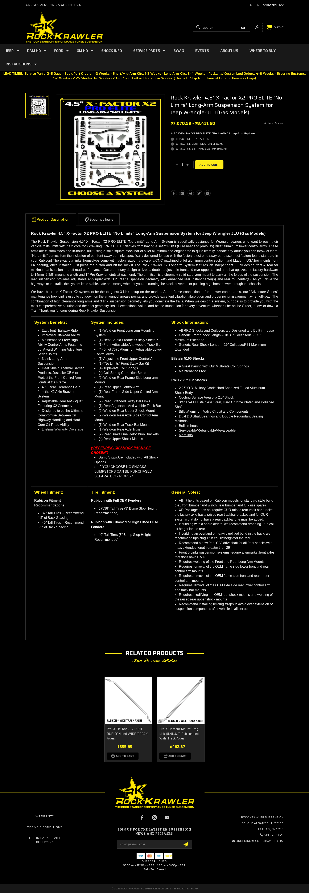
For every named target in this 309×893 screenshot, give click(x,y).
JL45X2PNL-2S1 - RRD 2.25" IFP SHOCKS (201, 148)
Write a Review (274, 123)
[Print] (191, 193)
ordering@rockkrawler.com (260, 841)
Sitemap (192, 888)
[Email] (182, 193)
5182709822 (273, 5)
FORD (58, 50)
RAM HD (34, 50)
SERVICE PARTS (146, 50)
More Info (186, 435)
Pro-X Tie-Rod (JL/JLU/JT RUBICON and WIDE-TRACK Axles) (127, 733)
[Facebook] (174, 193)
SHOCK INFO (111, 50)
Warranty (45, 816)
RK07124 (126, 476)
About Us (229, 50)
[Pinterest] (207, 193)
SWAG (178, 50)
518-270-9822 (274, 835)
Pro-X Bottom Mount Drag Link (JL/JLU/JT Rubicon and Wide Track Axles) (179, 733)
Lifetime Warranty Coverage (62, 429)
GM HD (82, 50)
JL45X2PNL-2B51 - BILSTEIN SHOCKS (199, 143)
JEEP (10, 50)
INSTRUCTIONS (19, 64)
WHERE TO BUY (263, 50)
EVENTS (202, 50)
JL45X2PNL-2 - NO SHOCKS (193, 139)
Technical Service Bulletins (45, 840)
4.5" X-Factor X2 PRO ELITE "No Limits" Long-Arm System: (215, 133)
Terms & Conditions (44, 827)
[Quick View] (143, 685)
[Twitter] (199, 193)
